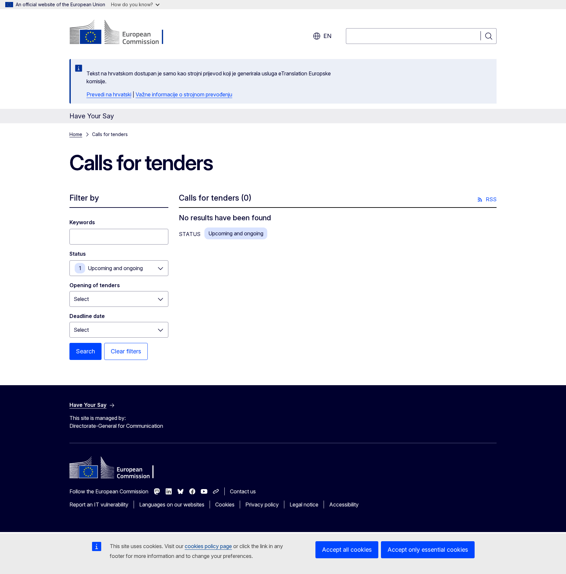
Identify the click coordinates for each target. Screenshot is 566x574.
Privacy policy (262, 504)
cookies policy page (208, 546)
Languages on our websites (171, 504)
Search (85, 351)
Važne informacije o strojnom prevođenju (184, 94)
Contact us (243, 491)
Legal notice (304, 504)
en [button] (327, 35)
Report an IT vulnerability (98, 504)
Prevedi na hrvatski (108, 94)
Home (75, 134)
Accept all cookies (347, 549)
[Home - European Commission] (122, 33)
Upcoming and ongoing (115, 268)
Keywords (82, 222)
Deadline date (87, 316)
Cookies (225, 504)
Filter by (84, 198)
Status (77, 253)
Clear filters (126, 351)
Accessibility (344, 504)
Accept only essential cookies (427, 549)
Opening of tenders (94, 285)
